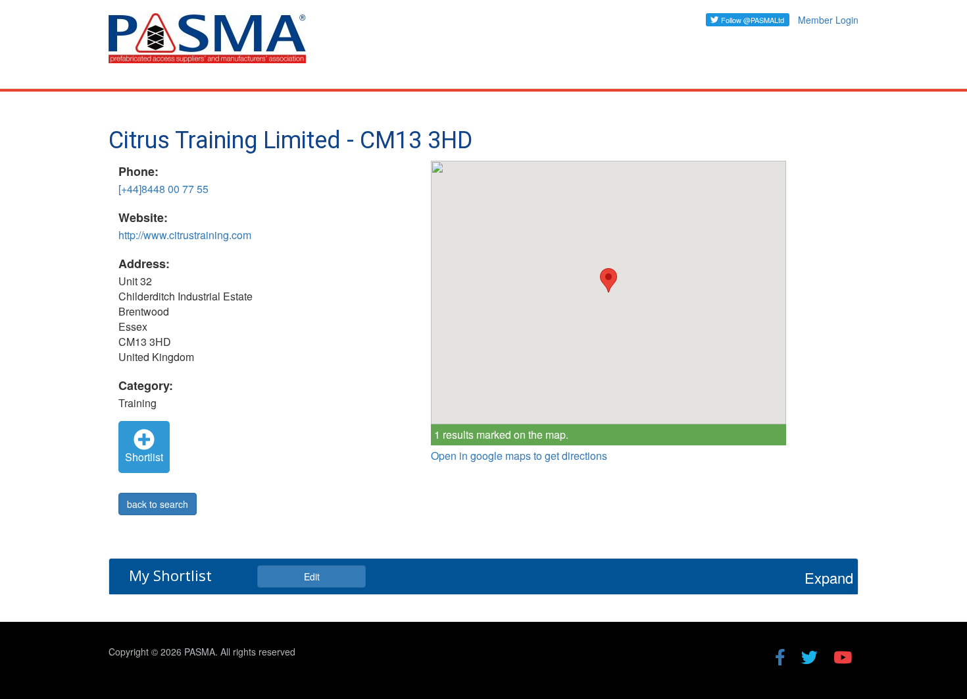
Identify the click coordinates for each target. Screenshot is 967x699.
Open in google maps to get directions (519, 456)
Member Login (828, 19)
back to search (157, 504)
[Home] (212, 44)
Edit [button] (312, 576)
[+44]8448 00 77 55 (163, 188)
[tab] (483, 576)
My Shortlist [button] (170, 575)
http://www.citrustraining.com (184, 234)
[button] (608, 280)
